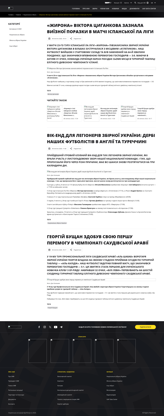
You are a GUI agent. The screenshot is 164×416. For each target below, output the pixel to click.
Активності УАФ (15, 29)
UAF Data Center (149, 9)
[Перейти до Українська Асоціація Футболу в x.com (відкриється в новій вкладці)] (50, 327)
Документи (134, 9)
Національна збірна (29, 15)
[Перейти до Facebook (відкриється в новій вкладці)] (39, 327)
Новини (115, 9)
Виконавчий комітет (64, 376)
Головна (76, 9)
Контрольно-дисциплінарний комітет (70, 390)
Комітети (60, 381)
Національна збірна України (57, 223)
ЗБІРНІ (94, 9)
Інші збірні (13, 46)
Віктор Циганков (53, 94)
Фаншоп (116, 3)
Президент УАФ (13, 381)
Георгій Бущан (52, 308)
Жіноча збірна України (17, 40)
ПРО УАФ (86, 9)
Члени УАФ (104, 9)
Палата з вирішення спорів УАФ (68, 399)
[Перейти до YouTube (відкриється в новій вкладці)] (55, 327)
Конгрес (60, 386)
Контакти (11, 404)
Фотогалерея (111, 390)
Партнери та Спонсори (16, 395)
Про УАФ (11, 372)
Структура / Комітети (65, 372)
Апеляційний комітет (64, 395)
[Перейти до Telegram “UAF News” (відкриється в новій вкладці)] (61, 327)
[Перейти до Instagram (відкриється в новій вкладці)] (44, 327)
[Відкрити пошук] (135, 3)
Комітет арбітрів (63, 404)
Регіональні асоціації (15, 390)
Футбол (110, 372)
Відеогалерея (111, 395)
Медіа (124, 9)
